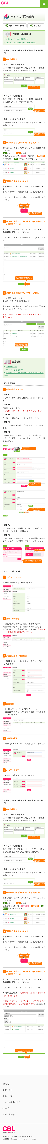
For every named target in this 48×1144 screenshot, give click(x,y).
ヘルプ (6, 1108)
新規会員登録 (11, 367)
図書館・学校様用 (14, 25)
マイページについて (14, 370)
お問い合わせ (8, 1114)
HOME (6, 1084)
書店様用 (35, 25)
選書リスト (8, 1090)
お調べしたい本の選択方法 (17, 39)
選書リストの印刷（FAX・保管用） (21, 42)
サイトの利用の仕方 (11, 1102)
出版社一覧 (8, 1096)
